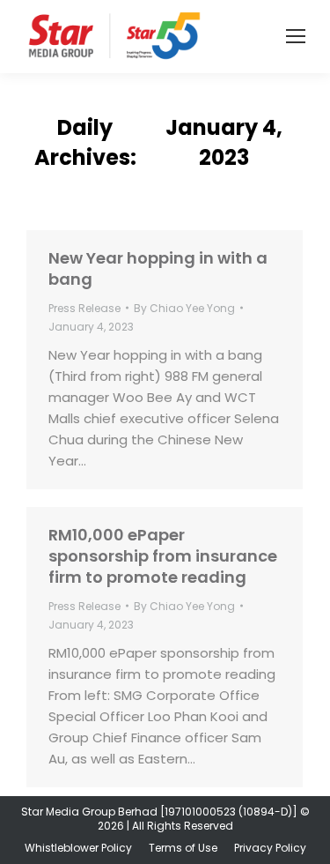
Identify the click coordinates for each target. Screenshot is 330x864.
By (184, 308)
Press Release (84, 308)
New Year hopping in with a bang (158, 268)
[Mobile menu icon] (295, 36)
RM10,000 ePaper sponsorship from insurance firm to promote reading (162, 556)
